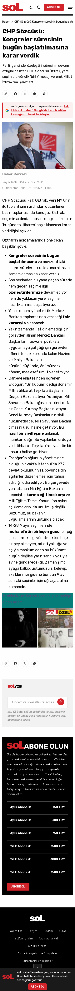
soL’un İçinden (24, 938)
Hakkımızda (15, 931)
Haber (6, 21)
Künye (63, 931)
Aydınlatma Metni (49, 938)
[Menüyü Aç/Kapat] (70, 7)
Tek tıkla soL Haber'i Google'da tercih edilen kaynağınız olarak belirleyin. (40, 110)
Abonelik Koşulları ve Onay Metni (37, 953)
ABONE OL (54, 7)
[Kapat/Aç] (37, 966)
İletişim (33, 931)
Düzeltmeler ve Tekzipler (37, 961)
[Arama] (39, 7)
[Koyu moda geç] (31, 7)
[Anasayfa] (37, 918)
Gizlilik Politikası (37, 946)
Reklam (48, 931)
